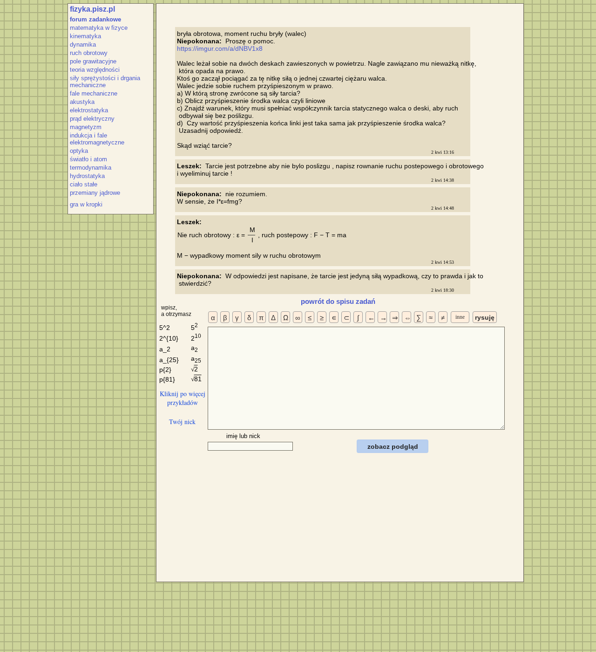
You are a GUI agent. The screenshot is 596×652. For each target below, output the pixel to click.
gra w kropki (86, 204)
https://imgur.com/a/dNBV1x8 (220, 48)
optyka (79, 150)
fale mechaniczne (93, 93)
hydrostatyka (87, 175)
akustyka (82, 101)
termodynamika (90, 167)
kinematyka (85, 36)
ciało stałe (83, 184)
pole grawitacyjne (93, 61)
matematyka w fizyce (99, 27)
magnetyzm (86, 127)
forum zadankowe (95, 19)
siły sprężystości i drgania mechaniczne (105, 82)
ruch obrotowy (89, 52)
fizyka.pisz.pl (92, 9)
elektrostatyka (89, 110)
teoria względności (95, 69)
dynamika (83, 44)
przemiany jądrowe (95, 192)
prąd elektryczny (92, 118)
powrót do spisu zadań (338, 301)
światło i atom (88, 159)
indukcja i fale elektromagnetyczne (97, 139)
